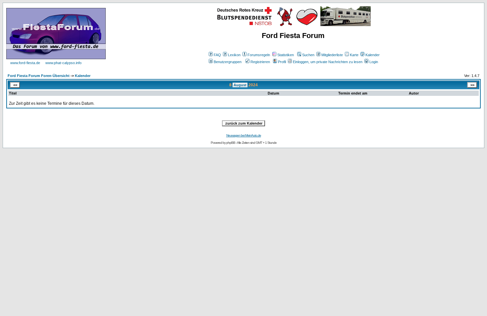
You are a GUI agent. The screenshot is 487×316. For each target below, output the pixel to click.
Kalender (372, 55)
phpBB (230, 142)
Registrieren (260, 62)
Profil (282, 62)
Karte (354, 55)
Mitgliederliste (332, 55)
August (240, 85)
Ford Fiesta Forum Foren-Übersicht (39, 76)
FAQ (217, 55)
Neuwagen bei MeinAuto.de (243, 135)
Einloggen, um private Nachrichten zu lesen (327, 62)
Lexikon (234, 55)
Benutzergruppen (228, 62)
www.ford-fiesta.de (25, 63)
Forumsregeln (258, 55)
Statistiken (285, 55)
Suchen (308, 55)
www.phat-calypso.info (63, 63)
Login (373, 62)
